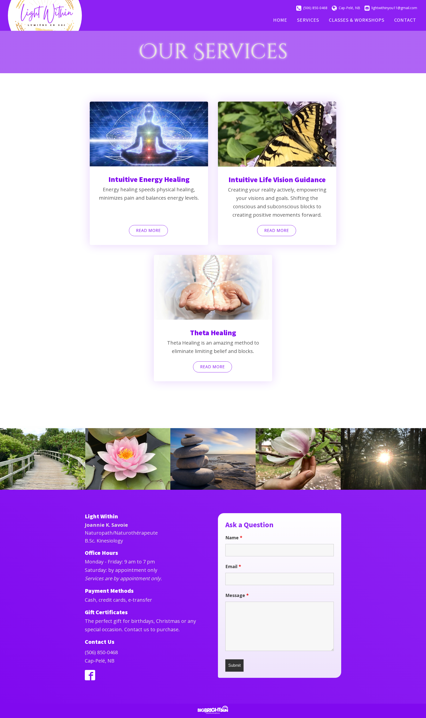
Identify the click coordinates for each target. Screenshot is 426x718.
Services (308, 20)
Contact (405, 20)
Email (233, 566)
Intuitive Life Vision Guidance (277, 179)
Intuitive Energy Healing (149, 179)
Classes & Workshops (356, 20)
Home (280, 20)
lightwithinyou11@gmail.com (394, 7)
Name (233, 538)
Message (237, 595)
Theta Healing (213, 332)
